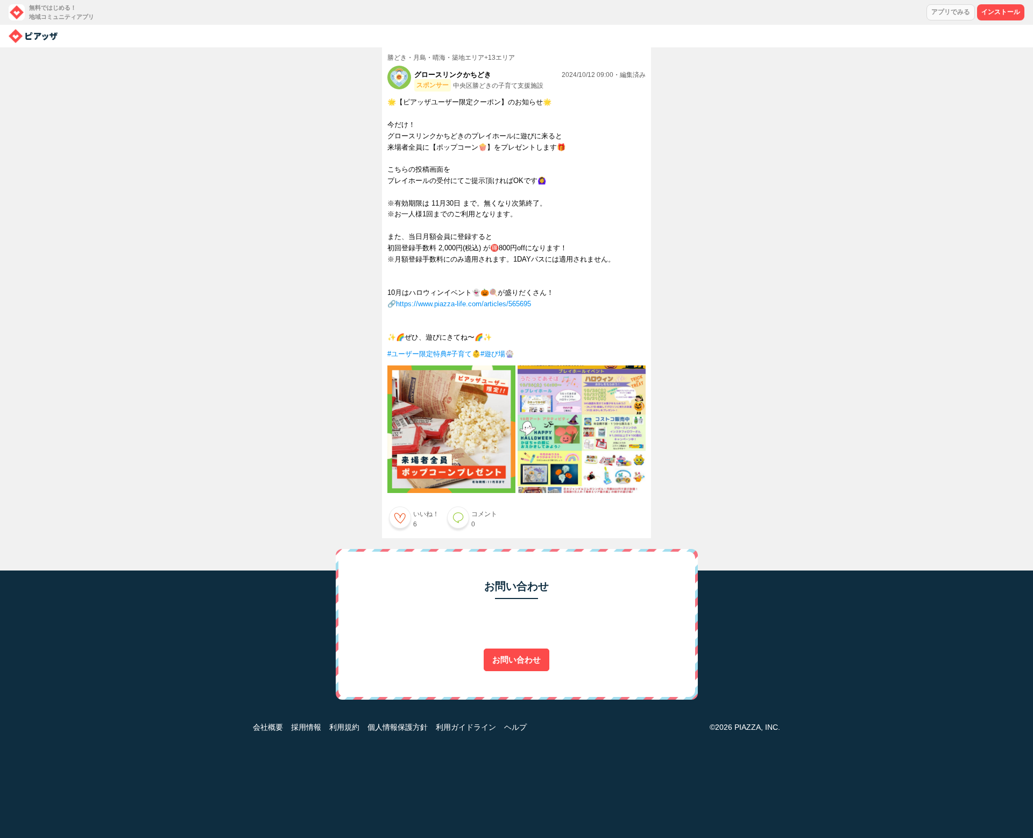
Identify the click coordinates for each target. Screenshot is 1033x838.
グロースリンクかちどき (452, 75)
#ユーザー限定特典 (417, 354)
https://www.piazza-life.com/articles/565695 (463, 304)
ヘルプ (515, 727)
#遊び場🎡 (497, 354)
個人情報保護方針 (397, 727)
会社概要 (268, 727)
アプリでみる (950, 12)
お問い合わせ (516, 659)
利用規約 (344, 727)
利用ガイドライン (466, 727)
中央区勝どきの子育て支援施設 (498, 85)
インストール (1000, 12)
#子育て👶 (463, 354)
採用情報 (306, 727)
